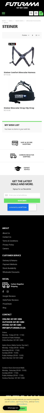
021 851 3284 (22, 8)
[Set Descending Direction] (32, 35)
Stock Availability (9, 268)
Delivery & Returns (10, 261)
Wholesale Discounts (11, 272)
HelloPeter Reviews (11, 300)
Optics (11, 21)
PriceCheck (7, 304)
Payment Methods (10, 264)
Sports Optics (19, 21)
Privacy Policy (23, 402)
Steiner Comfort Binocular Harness (19, 72)
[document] (22, 404)
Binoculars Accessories (34, 21)
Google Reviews (9, 296)
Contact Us (7, 237)
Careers (6, 249)
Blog (4, 308)
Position (24, 35)
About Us (6, 233)
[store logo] (22, 4)
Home (4, 21)
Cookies (12, 402)
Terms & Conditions (10, 241)
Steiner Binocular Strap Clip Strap (19, 108)
